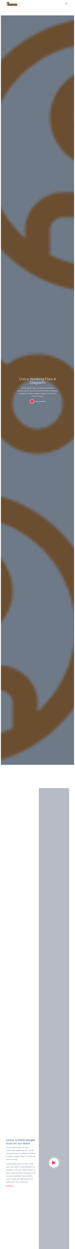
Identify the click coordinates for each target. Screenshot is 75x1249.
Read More (9, 1186)
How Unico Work (40, 401)
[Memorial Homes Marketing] (12, 4)
